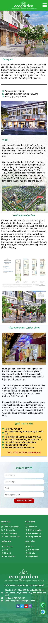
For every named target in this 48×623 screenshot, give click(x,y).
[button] (44, 5)
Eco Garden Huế (19, 64)
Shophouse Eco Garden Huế (15, 374)
